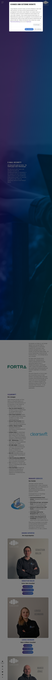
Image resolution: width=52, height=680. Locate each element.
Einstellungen (37, 24)
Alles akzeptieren (29, 29)
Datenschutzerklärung (15, 21)
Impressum (28, 21)
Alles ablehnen (38, 29)
